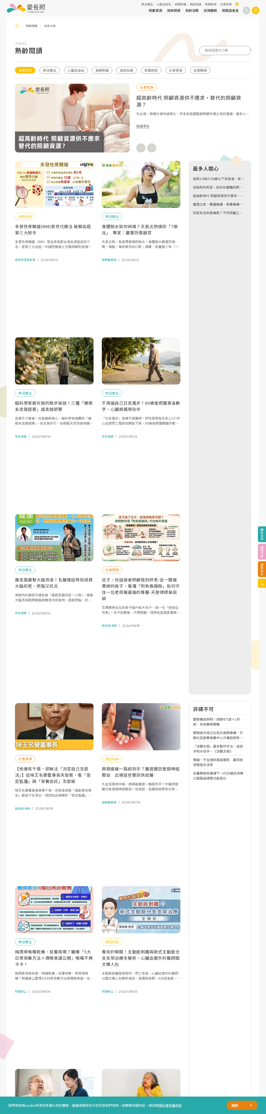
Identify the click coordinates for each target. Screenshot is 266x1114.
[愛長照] (26, 8)
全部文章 (25, 70)
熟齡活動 (192, 10)
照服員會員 (230, 10)
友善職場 (200, 70)
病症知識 (195, 4)
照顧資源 (155, 10)
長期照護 (180, 4)
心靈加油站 (163, 4)
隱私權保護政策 (170, 1105)
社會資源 (226, 4)
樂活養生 (147, 4)
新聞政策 (211, 4)
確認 (235, 1105)
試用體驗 (210, 10)
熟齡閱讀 (173, 10)
